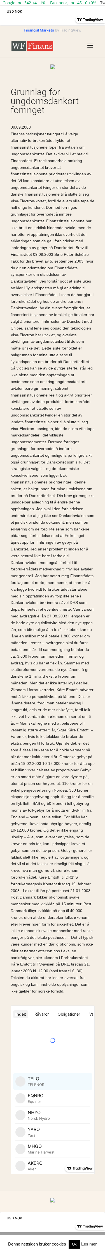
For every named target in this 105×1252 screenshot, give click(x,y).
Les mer (89, 1244)
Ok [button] (74, 1244)
